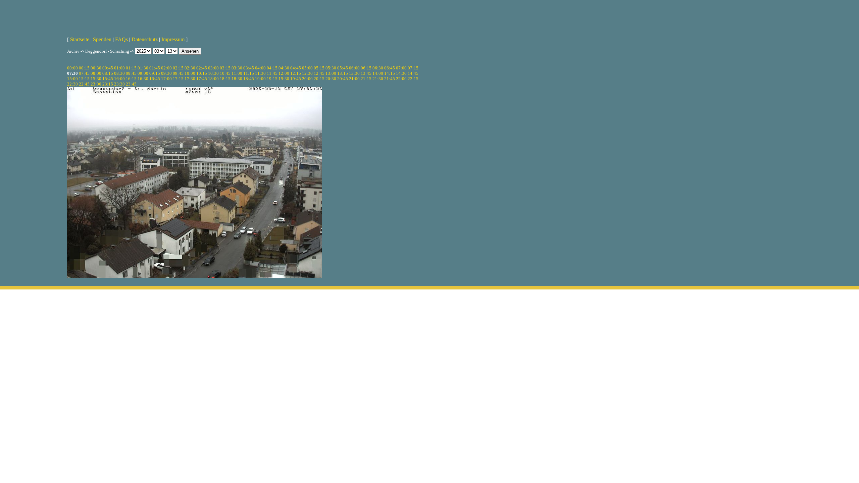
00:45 (107, 67)
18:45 (248, 78)
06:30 (377, 67)
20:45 (342, 78)
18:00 (213, 78)
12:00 (284, 73)
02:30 (190, 67)
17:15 (178, 78)
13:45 (366, 73)
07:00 (401, 67)
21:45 (389, 78)
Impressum (173, 39)
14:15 (389, 73)
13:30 (354, 73)
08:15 (107, 73)
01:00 (119, 67)
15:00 (72, 78)
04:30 (284, 67)
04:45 (295, 67)
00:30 (96, 67)
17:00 (166, 78)
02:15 (178, 67)
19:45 (295, 78)
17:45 (201, 78)
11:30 (260, 73)
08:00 (96, 73)
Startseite (79, 39)
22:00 (401, 78)
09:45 (178, 73)
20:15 (319, 78)
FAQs (121, 39)
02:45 (201, 67)
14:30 (401, 73)
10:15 (201, 73)
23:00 (96, 84)
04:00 (260, 67)
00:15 (84, 67)
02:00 (166, 67)
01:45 (154, 67)
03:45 (248, 67)
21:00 (354, 78)
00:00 (72, 67)
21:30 (377, 78)
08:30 (119, 73)
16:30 (143, 78)
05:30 (330, 67)
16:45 (154, 78)
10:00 (190, 73)
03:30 (237, 67)
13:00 (330, 73)
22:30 (72, 84)
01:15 (131, 67)
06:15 (366, 67)
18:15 (225, 78)
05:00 (307, 67)
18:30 (237, 78)
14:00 (377, 73)
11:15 (248, 73)
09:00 (143, 73)
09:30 (166, 73)
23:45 (131, 84)
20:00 (307, 78)
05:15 (319, 67)
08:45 (131, 73)
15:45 (107, 78)
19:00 (260, 78)
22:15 (413, 78)
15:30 (96, 78)
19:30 (284, 78)
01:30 (143, 67)
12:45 (319, 73)
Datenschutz (145, 39)
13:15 (342, 73)
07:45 (84, 73)
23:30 (119, 84)
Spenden (102, 39)
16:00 (119, 78)
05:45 (342, 67)
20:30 (330, 78)
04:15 (272, 67)
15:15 (84, 78)
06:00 (354, 67)
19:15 (272, 78)
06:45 (389, 67)
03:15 (225, 67)
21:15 (366, 78)
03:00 (213, 67)
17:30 (190, 78)
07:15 (413, 67)
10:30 (213, 73)
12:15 (295, 73)
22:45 (84, 84)
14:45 (413, 73)
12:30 (307, 73)
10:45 (225, 73)
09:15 (154, 73)
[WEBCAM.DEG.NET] (429, 16)
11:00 (237, 73)
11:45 (272, 73)
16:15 (131, 78)
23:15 (107, 84)
